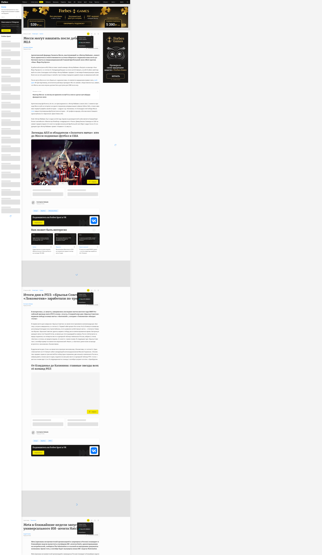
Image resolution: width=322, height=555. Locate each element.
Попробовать (82, 46)
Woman (80, 2)
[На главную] (4, 2)
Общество (58, 247)
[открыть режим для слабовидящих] (88, 33)
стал (32, 111)
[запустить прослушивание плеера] (91, 33)
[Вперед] (102, 193)
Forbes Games (36, 2)
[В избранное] (53, 190)
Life (74, 2)
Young (90, 2)
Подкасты (63, 2)
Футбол (34, 247)
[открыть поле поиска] (127, 2)
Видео (69, 2)
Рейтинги (48, 2)
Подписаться (38, 222)
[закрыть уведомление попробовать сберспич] (91, 38)
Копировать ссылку (93, 48)
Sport (85, 2)
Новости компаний (83, 247)
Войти (121, 2)
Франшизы (55, 2)
